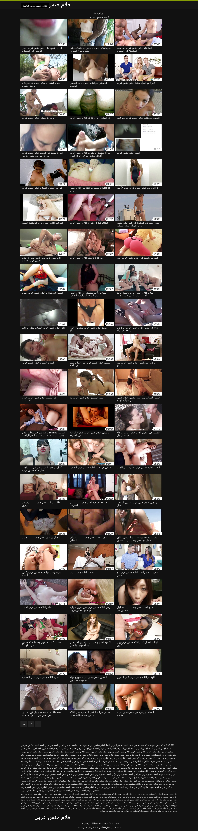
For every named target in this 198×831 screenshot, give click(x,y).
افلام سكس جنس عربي (138, 771)
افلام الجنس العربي (144, 748)
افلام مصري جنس (45, 790)
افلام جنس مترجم (118, 758)
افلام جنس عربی (149, 758)
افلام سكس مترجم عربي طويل (96, 784)
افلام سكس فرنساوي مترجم (140, 777)
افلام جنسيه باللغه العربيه (153, 764)
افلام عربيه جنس (78, 790)
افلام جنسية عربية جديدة (43, 761)
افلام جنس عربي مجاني (103, 755)
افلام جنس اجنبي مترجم (88, 748)
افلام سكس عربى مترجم (67, 771)
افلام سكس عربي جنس (100, 774)
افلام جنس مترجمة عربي (50, 758)
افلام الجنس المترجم (126, 748)
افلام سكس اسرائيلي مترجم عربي (115, 768)
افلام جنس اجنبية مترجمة (65, 748)
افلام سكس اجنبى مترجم (100, 803)
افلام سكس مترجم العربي (121, 780)
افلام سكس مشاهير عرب (82, 787)
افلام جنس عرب (153, 751)
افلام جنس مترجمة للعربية (153, 761)
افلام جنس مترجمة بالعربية (74, 758)
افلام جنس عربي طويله (31, 751)
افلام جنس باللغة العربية (42, 748)
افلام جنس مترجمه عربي (129, 761)
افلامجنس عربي (28, 790)
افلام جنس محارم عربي (82, 761)
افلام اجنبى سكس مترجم (32, 745)
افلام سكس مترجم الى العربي (95, 780)
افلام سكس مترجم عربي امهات (125, 784)
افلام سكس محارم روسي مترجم (109, 787)
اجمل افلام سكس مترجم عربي (96, 745)
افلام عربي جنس (39, 787)
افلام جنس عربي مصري (81, 755)
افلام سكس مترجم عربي (152, 784)
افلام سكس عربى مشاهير (43, 771)
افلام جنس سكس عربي (167, 797)
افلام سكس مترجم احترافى (146, 780)
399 (172, 745)
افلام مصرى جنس (62, 790)
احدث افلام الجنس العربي (70, 745)
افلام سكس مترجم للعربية (136, 787)
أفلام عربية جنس (141, 745)
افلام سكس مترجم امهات (69, 780)
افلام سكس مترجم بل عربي (44, 780)
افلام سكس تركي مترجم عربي (163, 771)
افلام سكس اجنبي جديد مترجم (145, 768)
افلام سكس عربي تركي (122, 774)
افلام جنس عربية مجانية (58, 755)
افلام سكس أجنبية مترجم (37, 764)
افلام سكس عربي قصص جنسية (46, 774)
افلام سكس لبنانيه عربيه (152, 811)
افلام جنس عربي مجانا (124, 755)
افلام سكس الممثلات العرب (86, 768)
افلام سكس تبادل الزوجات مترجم (58, 768)
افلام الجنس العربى (162, 748)
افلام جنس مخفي (63, 761)
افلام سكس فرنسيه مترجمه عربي (111, 777)
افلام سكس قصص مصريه (37, 777)
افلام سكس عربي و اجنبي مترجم (82, 808)
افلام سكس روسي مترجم (91, 771)
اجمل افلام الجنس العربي (122, 745)
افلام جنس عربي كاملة (167, 755)
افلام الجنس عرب (108, 748)
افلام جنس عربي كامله (145, 755)
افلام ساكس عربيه (58, 764)
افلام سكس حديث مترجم (115, 771)
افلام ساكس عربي (75, 764)
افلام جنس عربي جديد (75, 751)
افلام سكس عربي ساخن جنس (75, 774)
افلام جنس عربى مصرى (119, 751)
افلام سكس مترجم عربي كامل (68, 784)
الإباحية (100, 13)
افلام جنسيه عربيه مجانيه (96, 764)
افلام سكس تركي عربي (31, 768)
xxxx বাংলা (115, 823)
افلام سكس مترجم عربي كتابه (39, 784)
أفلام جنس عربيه (157, 745)
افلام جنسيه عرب (133, 764)
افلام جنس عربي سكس (53, 751)
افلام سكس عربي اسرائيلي (146, 774)
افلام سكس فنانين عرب (84, 777)
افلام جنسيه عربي (116, 764)
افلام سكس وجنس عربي (59, 787)
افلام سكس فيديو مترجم (61, 777)
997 (168, 745)
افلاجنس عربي (51, 745)
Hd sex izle (97, 823)
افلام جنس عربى (138, 751)
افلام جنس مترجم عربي (98, 758)
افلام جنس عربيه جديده (36, 755)
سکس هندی (106, 823)
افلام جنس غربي (133, 758)
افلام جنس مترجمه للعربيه (105, 761)
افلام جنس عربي (85, 823)
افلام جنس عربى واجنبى (96, 751)
